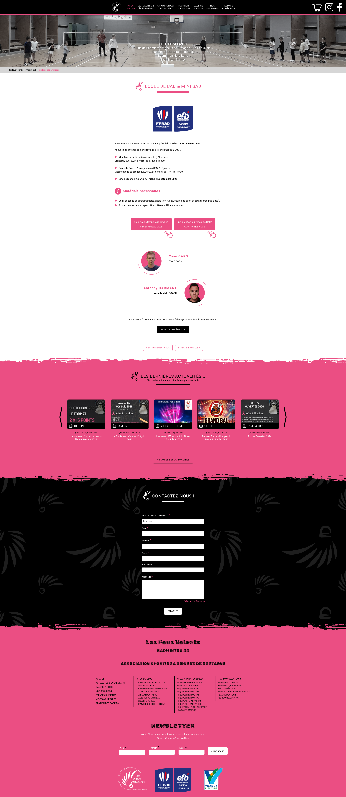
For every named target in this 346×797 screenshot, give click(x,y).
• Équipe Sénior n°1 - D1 (188, 689)
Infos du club (144, 679)
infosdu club (130, 7)
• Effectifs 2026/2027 (147, 685)
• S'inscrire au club (146, 701)
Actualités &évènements (146, 7)
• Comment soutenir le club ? (151, 704)
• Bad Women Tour (227, 695)
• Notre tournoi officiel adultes (234, 692)
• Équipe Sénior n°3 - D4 (188, 695)
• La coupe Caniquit (186, 710)
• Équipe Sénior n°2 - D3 (188, 692)
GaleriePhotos (198, 7)
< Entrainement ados (158, 347)
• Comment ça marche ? (229, 685)
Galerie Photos (104, 687)
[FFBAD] (173, 791)
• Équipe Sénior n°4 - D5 (188, 698)
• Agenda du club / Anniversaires (153, 689)
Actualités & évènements (110, 683)
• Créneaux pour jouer (148, 692)
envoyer (173, 611)
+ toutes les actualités (173, 459)
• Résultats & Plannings (189, 685)
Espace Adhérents (173, 329)
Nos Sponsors (104, 691)
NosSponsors (212, 7)
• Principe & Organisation (189, 682)
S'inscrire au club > (189, 347)
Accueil (100, 679)
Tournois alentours (230, 679)
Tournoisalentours (184, 7)
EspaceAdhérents (228, 7)
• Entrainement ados (147, 695)
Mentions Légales (106, 699)
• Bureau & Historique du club (151, 682)
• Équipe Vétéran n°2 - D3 (189, 704)
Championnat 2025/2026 (190, 679)
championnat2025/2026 (165, 7)
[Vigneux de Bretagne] (213, 790)
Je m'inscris (217, 751)
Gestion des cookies (107, 703)
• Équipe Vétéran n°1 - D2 (189, 701)
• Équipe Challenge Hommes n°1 (192, 707)
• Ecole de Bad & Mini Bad (148, 698)
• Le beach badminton (228, 698)
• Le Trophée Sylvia (227, 689)
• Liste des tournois (228, 682)
